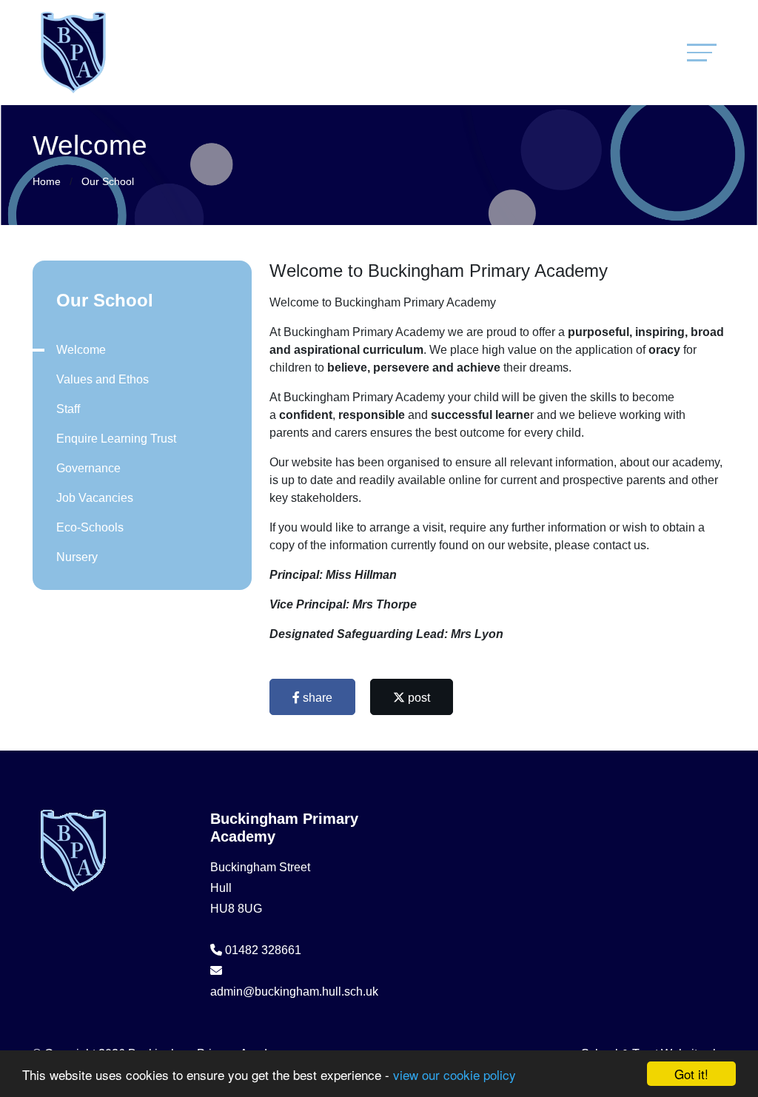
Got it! (691, 1073)
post (417, 697)
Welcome (81, 349)
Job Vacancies (94, 498)
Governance (88, 468)
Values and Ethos (102, 379)
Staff (68, 409)
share (316, 697)
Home (47, 181)
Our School (107, 181)
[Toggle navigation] (701, 52)
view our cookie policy (454, 1074)
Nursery (77, 557)
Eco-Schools (90, 527)
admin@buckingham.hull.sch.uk (294, 991)
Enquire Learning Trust (116, 438)
